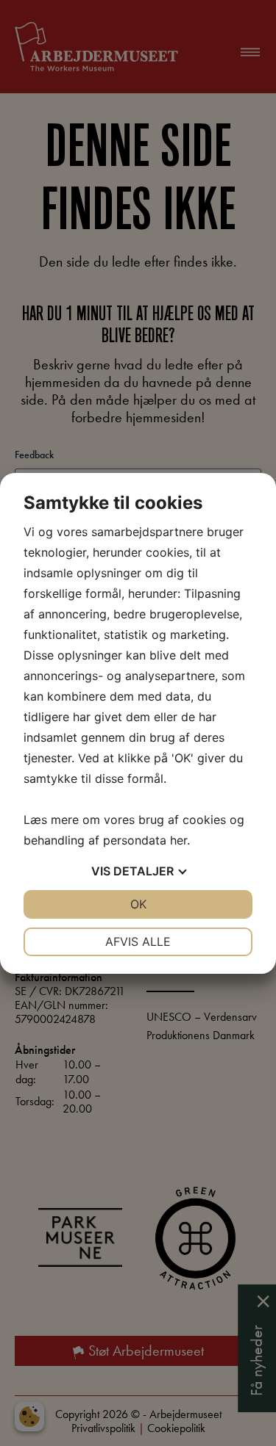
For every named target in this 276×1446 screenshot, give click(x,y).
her (178, 840)
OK (138, 904)
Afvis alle (138, 941)
